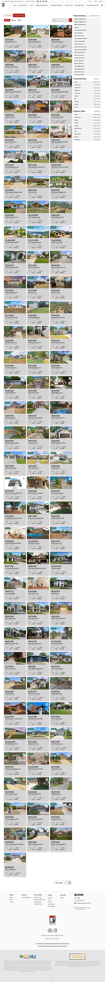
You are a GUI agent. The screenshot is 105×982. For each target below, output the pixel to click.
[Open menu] (102, 5)
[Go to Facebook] (38, 1)
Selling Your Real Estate (42, 5)
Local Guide (38, 895)
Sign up (95, 1)
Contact (11, 901)
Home (14, 5)
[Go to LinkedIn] (43, 1)
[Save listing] (24, 27)
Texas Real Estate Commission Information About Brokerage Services (52, 943)
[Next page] (69, 882)
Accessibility (51, 904)
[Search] (70, 20)
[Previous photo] (6, 31)
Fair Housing (51, 906)
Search (24, 895)
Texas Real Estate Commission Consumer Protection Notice (52, 946)
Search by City (37, 897)
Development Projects (56, 5)
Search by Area (38, 904)
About (11, 895)
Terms (49, 899)
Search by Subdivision (39, 899)
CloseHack (56, 938)
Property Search (23, 5)
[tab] (7, 20)
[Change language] (90, 1)
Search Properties (26, 897)
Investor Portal (68, 5)
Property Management (92, 5)
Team (31, 5)
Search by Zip (37, 901)
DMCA (50, 902)
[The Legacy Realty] (52, 920)
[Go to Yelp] (46, 1)
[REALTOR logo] (55, 931)
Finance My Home (79, 5)
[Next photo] (24, 31)
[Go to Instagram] (40, 1)
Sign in (100, 1)
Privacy (50, 897)
